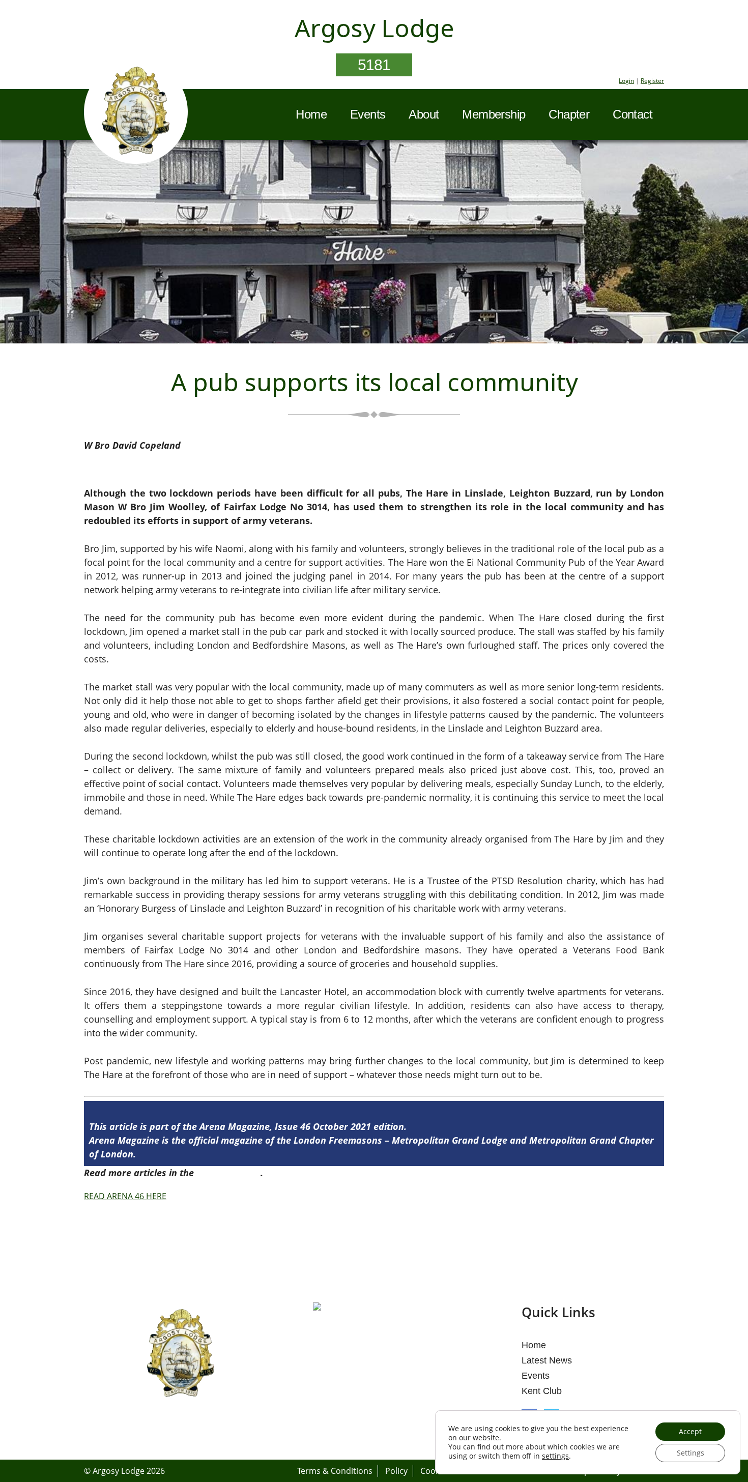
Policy (396, 1470)
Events (367, 114)
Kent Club (542, 1391)
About (424, 114)
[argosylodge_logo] (136, 113)
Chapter (569, 114)
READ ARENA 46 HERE (125, 1196)
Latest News (547, 1360)
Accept (690, 1431)
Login (626, 80)
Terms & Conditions (334, 1470)
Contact (632, 114)
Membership (493, 114)
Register (652, 80)
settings (555, 1456)
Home (311, 114)
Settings (690, 1453)
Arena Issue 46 (228, 1173)
